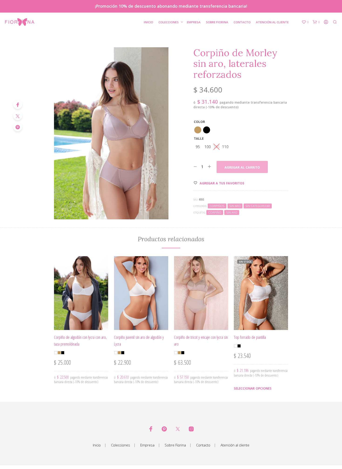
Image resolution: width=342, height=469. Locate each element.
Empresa (194, 22)
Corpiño (214, 212)
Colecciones (168, 22)
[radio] (197, 129)
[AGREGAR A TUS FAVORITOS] (81, 323)
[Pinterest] (17, 126)
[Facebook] (17, 104)
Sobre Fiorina (217, 22)
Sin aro (235, 206)
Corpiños (217, 206)
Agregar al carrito (242, 167)
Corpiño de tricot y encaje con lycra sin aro (201, 340)
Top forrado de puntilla (250, 337)
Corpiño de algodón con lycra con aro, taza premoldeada (80, 340)
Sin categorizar (257, 206)
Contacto (242, 22)
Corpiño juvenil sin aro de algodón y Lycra (139, 340)
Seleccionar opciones (253, 388)
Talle (199, 138)
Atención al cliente (272, 22)
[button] (305, 22)
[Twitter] (17, 115)
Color (199, 121)
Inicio (148, 22)
